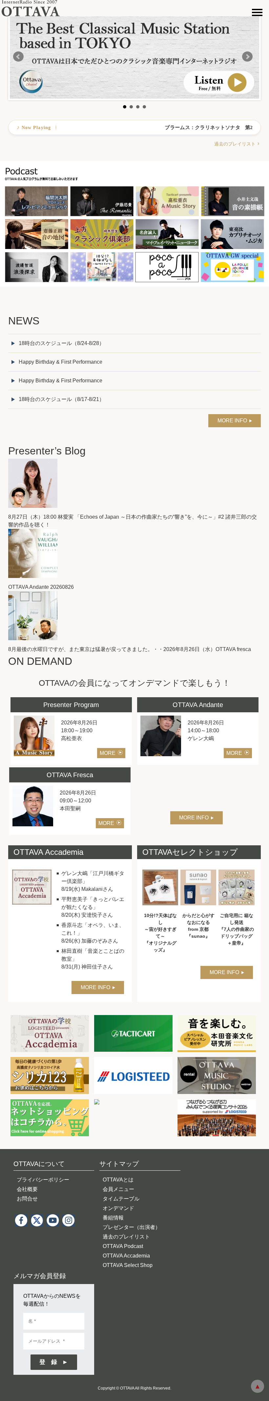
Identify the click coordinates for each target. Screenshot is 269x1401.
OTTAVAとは (118, 1179)
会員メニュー (118, 1189)
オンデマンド (118, 1208)
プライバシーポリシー (43, 1179)
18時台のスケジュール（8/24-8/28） (61, 343)
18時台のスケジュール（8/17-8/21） (61, 399)
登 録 (48, 1362)
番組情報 (113, 1217)
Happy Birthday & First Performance (60, 362)
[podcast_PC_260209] (134, 164)
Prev (18, 56)
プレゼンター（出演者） (131, 1227)
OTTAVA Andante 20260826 (41, 587)
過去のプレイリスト (235, 143)
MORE (107, 753)
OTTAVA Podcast (123, 1246)
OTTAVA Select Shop (128, 1265)
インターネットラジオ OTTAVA (34, 8)
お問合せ (27, 1198)
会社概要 (27, 1189)
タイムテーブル (121, 1198)
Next (247, 56)
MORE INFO (232, 420)
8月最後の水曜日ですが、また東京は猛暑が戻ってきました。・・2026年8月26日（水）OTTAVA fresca (129, 649)
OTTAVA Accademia (126, 1255)
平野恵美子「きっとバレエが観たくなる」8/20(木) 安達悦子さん (92, 907)
